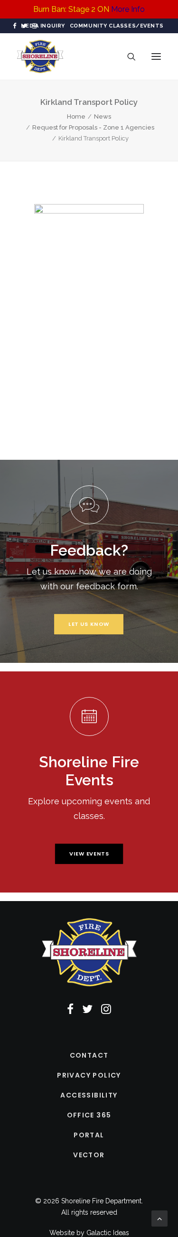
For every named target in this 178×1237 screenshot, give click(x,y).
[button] (14, 26)
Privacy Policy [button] (89, 1075)
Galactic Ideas (107, 1233)
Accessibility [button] (88, 1095)
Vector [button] (88, 1155)
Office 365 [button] (89, 1115)
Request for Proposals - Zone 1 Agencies (93, 127)
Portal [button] (89, 1135)
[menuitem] (42, 26)
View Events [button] (89, 853)
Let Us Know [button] (89, 624)
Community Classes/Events (117, 26)
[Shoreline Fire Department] (40, 56)
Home (76, 116)
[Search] (127, 56)
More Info (128, 9)
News (102, 116)
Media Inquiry (43, 26)
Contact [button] (89, 1055)
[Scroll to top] (159, 1217)
